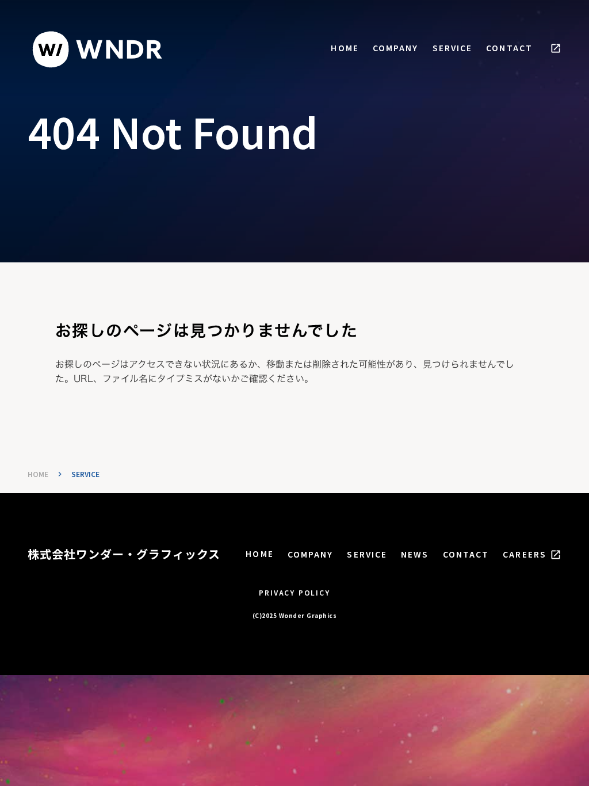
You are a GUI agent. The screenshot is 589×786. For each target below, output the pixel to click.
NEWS (415, 554)
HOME (344, 48)
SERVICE (453, 48)
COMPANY (396, 48)
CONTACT (509, 48)
